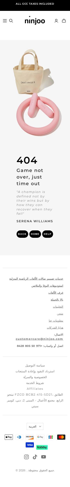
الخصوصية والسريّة (35, 377)
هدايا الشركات (55, 327)
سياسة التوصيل (35, 365)
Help (48, 234)
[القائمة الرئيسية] (5, 21)
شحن (60, 313)
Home (35, 234)
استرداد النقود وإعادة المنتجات (35, 371)
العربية (32, 426)
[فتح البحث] (11, 21)
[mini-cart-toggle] (64, 21)
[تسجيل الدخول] (56, 21)
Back (22, 234)
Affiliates (35, 389)
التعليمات (58, 306)
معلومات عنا (56, 320)
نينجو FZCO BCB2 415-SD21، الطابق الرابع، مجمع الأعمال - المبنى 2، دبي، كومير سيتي (35, 400)
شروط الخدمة (35, 383)
